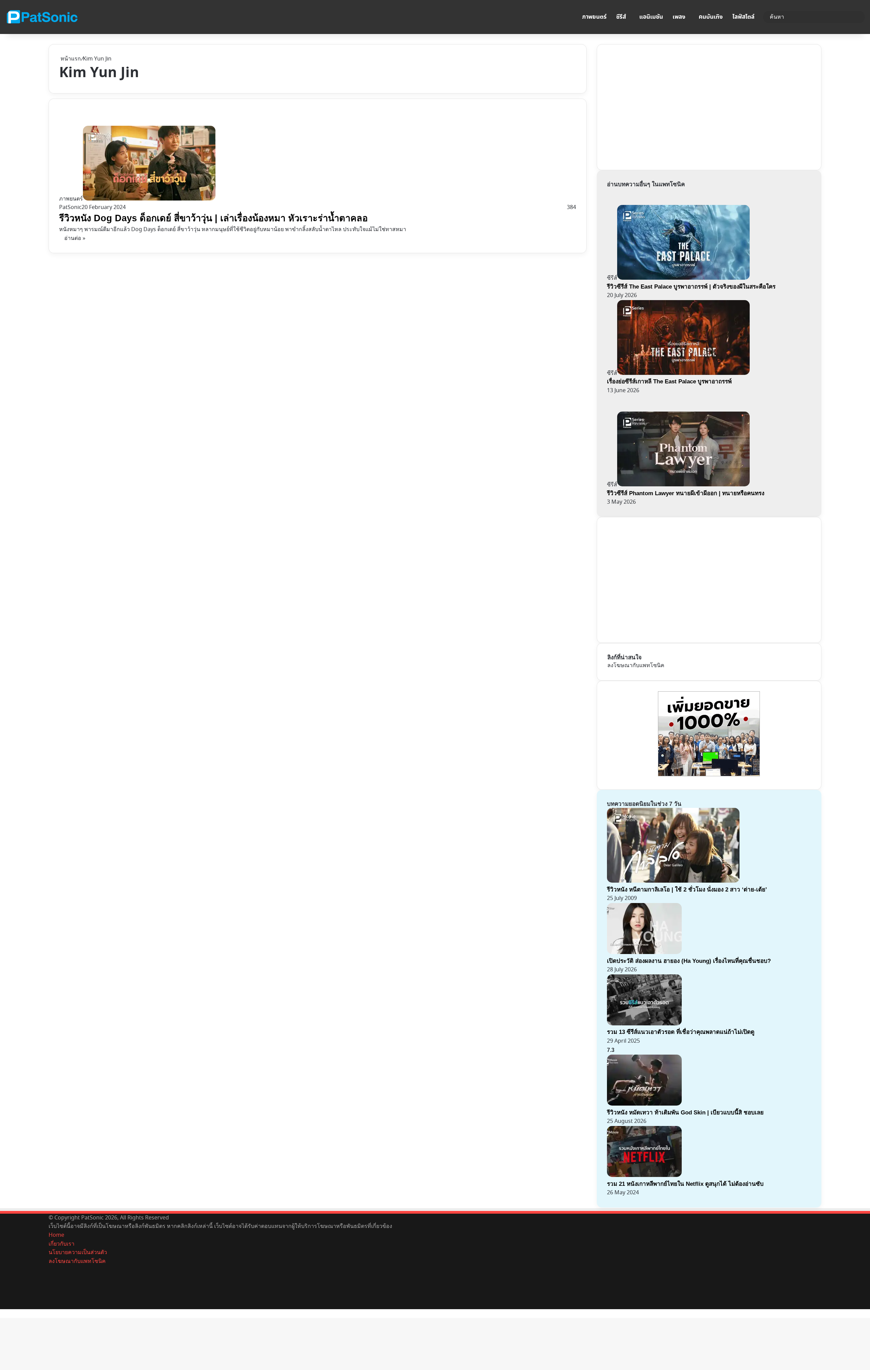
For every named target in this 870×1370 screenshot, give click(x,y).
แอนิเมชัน (651, 17)
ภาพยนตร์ (594, 17)
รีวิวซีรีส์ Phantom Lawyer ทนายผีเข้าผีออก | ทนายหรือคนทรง (685, 493)
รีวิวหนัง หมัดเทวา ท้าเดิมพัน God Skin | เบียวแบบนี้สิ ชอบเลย (685, 1112)
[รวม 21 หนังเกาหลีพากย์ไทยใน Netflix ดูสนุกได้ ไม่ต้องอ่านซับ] (644, 1175)
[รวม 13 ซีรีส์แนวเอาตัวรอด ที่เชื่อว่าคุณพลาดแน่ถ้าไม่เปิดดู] (644, 1024)
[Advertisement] (658, 106)
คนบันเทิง (711, 17)
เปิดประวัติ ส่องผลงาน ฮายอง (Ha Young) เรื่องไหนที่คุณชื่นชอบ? (689, 961)
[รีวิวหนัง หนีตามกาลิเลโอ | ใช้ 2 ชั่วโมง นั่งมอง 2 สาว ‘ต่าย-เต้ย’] (673, 881)
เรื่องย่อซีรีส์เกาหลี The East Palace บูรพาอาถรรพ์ (669, 381)
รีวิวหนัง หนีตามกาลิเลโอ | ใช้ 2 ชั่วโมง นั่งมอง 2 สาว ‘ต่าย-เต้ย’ (687, 889)
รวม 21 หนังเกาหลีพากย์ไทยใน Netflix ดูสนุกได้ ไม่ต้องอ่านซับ (685, 1184)
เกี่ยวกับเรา (61, 1244)
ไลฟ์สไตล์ (743, 17)
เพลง (679, 17)
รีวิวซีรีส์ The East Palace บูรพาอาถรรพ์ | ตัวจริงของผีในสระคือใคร (691, 286)
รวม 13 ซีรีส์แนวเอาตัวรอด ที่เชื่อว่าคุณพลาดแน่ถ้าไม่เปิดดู (680, 1032)
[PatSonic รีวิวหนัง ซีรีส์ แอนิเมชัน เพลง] (42, 17)
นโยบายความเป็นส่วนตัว (78, 1252)
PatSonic (70, 207)
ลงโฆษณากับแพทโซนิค (635, 665)
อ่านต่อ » (74, 238)
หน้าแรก (70, 59)
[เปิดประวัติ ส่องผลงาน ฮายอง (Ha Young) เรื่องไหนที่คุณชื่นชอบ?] (644, 952)
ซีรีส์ (621, 17)
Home (56, 1235)
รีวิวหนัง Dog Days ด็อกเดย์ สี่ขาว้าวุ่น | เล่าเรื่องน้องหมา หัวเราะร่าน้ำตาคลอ (213, 218)
